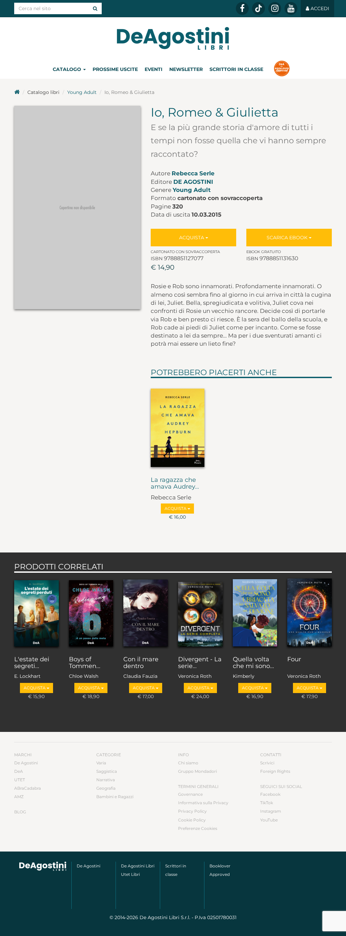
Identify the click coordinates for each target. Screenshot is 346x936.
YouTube (269, 819)
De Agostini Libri (137, 865)
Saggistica (106, 771)
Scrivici (267, 762)
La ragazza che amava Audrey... (175, 483)
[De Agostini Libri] (17, 92)
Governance (190, 794)
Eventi (154, 69)
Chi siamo (188, 762)
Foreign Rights (275, 771)
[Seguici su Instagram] (274, 8)
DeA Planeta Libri (173, 38)
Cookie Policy (192, 819)
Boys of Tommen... (84, 663)
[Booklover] (281, 69)
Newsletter (186, 69)
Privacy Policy (192, 811)
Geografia (106, 788)
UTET (19, 779)
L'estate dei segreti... (31, 663)
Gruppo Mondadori (197, 771)
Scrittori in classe (236, 69)
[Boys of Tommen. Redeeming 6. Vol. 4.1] (91, 612)
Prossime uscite (115, 69)
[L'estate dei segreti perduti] (36, 612)
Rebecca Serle (193, 173)
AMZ (19, 796)
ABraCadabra (27, 788)
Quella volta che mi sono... (253, 663)
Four (294, 659)
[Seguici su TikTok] (258, 8)
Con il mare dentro (140, 663)
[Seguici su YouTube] (291, 8)
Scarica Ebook (288, 238)
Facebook (270, 794)
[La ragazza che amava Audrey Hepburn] (177, 425)
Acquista (192, 238)
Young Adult (82, 92)
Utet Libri (130, 874)
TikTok (266, 802)
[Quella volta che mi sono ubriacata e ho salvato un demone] (255, 612)
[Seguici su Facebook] (242, 8)
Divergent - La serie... (200, 663)
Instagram (270, 811)
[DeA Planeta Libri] (42, 866)
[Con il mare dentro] (145, 612)
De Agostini (193, 181)
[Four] (309, 612)
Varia (101, 762)
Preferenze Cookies (197, 828)
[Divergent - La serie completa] (200, 612)
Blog (20, 811)
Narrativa (105, 779)
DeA (18, 771)
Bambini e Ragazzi (114, 796)
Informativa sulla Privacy (203, 802)
